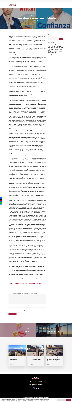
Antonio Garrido (11, 283)
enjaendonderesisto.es (32, 283)
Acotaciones (33, 15)
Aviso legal (24, 397)
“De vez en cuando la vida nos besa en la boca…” (55, 50)
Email (22, 305)
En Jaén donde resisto (24, 283)
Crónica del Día (38, 15)
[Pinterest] (1, 200)
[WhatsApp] (1, 203)
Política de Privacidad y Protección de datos (33, 397)
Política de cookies (43, 397)
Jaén (37, 283)
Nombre (10, 305)
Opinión (40, 283)
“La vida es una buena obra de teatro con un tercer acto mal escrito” (55, 52)
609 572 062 (31, 384)
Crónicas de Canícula (17, 357)
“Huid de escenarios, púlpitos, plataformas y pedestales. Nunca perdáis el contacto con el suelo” (55, 47)
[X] (1, 199)
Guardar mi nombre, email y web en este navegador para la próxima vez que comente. (23, 310)
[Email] (1, 204)
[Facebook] (1, 198)
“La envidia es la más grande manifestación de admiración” (55, 45)
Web (35, 305)
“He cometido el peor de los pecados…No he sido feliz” (55, 54)
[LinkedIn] (1, 201)
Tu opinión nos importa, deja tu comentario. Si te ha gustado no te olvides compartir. (22, 293)
